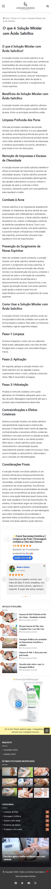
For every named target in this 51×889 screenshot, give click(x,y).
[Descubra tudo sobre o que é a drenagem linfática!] (9, 668)
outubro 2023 (10, 754)
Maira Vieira (22, 567)
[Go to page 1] (23, 596)
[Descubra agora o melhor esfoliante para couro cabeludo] (25, 782)
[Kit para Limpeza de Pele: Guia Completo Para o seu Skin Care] (9, 630)
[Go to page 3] (27, 596)
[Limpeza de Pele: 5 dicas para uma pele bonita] (9, 656)
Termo (13, 18)
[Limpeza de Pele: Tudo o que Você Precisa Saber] (41, 771)
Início (6, 18)
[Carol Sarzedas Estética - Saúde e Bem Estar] (25, 6)
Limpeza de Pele (11, 812)
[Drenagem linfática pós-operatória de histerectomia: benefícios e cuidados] (9, 643)
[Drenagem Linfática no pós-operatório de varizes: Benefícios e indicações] (41, 782)
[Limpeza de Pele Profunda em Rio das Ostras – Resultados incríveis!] (9, 618)
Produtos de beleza (12, 825)
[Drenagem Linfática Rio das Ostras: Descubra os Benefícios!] (41, 793)
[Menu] (3, 7)
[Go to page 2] (25, 596)
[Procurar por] (47, 7)
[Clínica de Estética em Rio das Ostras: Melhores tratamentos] (25, 793)
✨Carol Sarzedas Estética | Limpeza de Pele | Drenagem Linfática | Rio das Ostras (29, 539)
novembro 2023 (11, 750)
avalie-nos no (21, 557)
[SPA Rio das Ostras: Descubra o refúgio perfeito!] (25, 772)
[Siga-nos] (46, 730)
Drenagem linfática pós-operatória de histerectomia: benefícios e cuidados (33, 642)
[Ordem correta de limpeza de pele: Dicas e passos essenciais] (9, 771)
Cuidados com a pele (13, 829)
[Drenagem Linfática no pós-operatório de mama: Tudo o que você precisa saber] (9, 792)
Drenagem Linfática (12, 816)
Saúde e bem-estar (12, 821)
